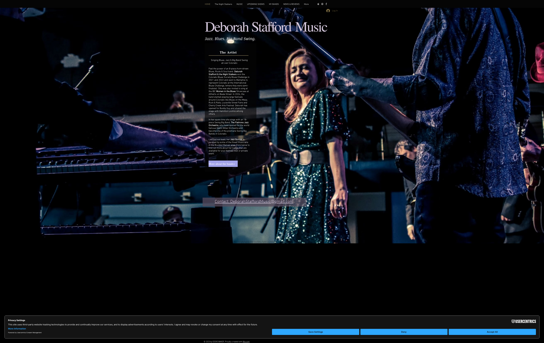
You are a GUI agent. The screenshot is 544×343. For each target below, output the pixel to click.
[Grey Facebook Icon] (326, 4)
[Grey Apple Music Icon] (318, 4)
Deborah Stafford (250, 26)
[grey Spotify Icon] (322, 4)
